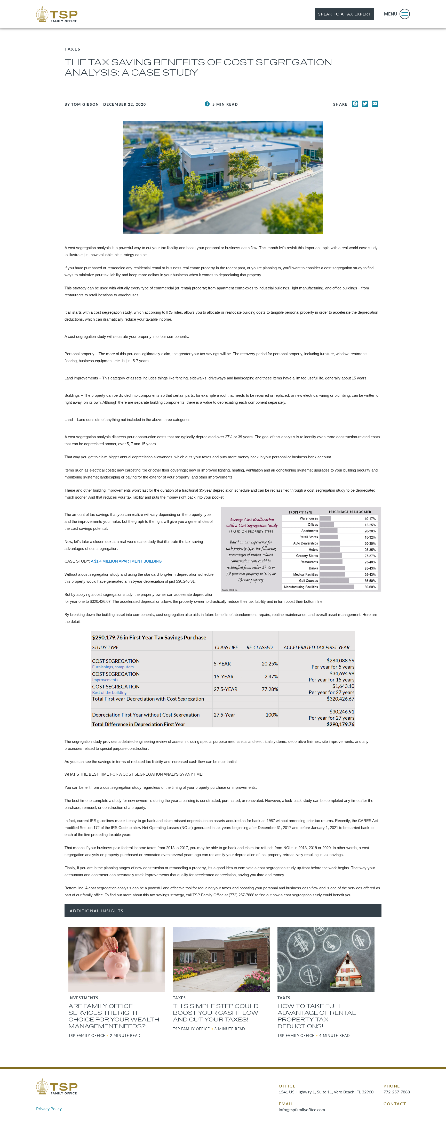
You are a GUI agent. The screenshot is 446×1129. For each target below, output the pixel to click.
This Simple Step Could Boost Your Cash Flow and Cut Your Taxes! (216, 1013)
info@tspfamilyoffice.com (302, 1109)
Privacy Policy (49, 1108)
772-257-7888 (397, 1092)
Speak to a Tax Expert (344, 14)
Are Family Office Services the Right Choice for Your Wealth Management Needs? (113, 1016)
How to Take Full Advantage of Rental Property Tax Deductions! (316, 1016)
